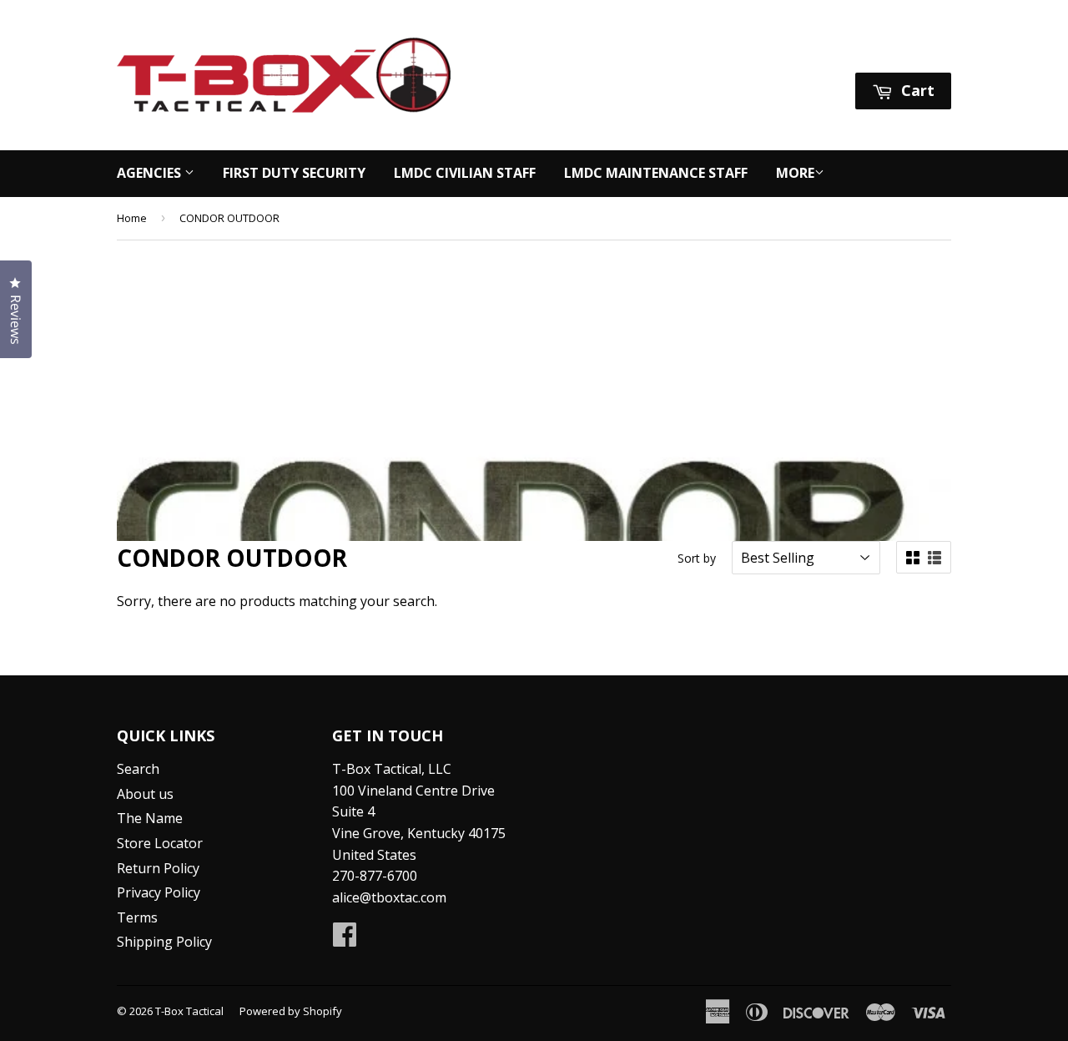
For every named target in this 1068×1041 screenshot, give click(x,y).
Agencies (150, 173)
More (795, 173)
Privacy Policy (158, 892)
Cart (915, 90)
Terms (137, 917)
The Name (150, 818)
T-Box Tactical (189, 1010)
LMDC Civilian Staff (465, 173)
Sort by (697, 558)
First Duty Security (294, 173)
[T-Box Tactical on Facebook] (344, 939)
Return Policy (158, 868)
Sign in (794, 51)
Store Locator (160, 843)
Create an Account (896, 51)
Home (132, 217)
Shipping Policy (164, 941)
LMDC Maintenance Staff (656, 173)
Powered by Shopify (290, 1010)
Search (138, 769)
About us (145, 794)
